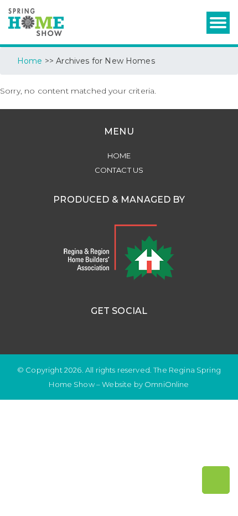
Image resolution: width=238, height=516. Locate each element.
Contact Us (119, 170)
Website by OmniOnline (145, 384)
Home (119, 155)
